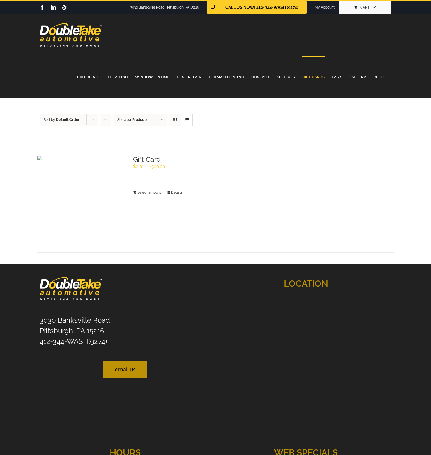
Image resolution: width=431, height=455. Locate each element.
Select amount (149, 192)
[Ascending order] (105, 120)
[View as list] (186, 120)
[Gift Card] (78, 196)
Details (176, 192)
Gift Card (147, 159)
